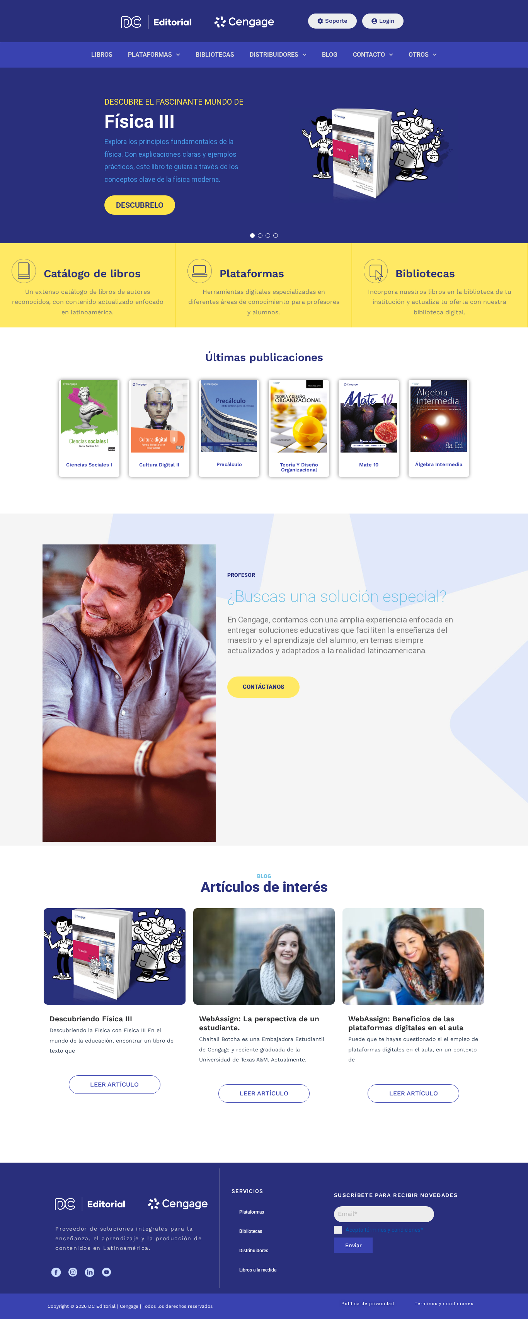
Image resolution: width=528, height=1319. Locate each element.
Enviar (353, 1245)
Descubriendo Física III (90, 1018)
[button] (252, 235)
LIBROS (101, 54)
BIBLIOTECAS (215, 54)
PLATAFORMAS (150, 54)
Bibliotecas (250, 1231)
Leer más (96, 416)
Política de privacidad (367, 1303)
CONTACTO (369, 54)
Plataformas (251, 1212)
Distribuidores (253, 1250)
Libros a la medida (257, 1270)
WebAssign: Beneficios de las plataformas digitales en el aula (405, 1023)
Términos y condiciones (444, 1303)
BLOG (329, 54)
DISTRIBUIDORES (274, 54)
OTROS (419, 54)
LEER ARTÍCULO (114, 1084)
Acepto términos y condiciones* (384, 1230)
